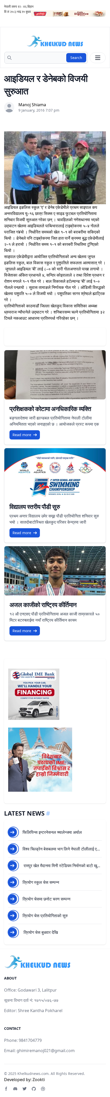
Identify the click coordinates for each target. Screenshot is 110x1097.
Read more (22, 434)
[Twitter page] (25, 1089)
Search (76, 57)
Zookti (38, 1079)
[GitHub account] (34, 1089)
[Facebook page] (6, 1089)
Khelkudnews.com (33, 1073)
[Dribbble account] (43, 1089)
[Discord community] (15, 1089)
